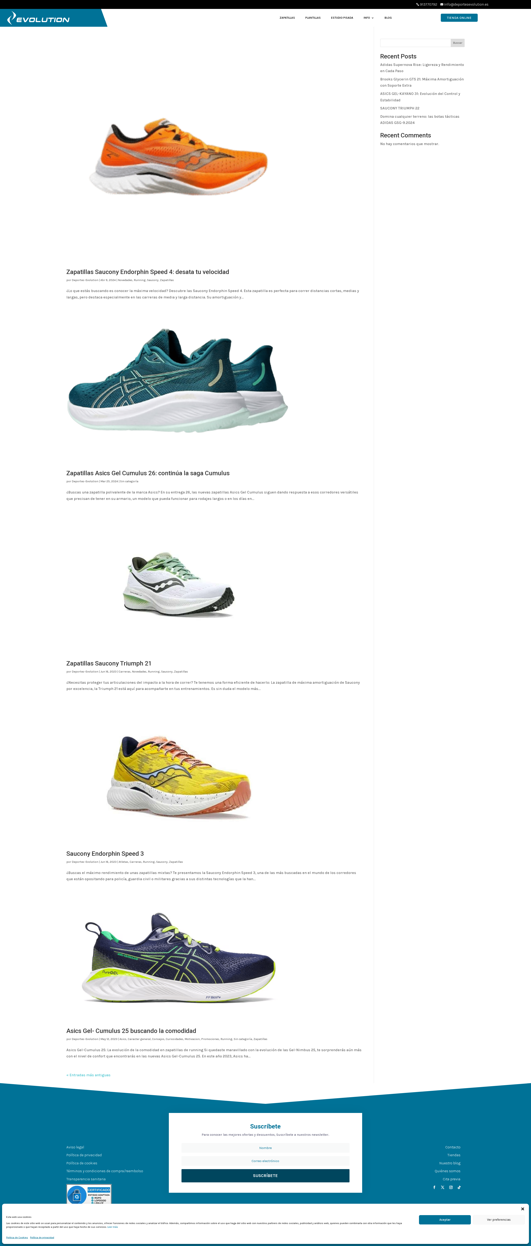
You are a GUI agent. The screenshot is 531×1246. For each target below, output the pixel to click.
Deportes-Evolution (85, 280)
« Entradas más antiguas (88, 1075)
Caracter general (139, 1039)
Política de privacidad (42, 1237)
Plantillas (313, 17)
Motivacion (192, 1039)
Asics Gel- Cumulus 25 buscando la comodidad (131, 1030)
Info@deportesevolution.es (466, 4)
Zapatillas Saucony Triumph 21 (109, 663)
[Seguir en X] (442, 1187)
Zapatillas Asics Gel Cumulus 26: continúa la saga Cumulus (148, 473)
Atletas (123, 862)
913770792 (428, 4)
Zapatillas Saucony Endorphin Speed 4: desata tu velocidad (147, 271)
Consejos (158, 1039)
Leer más (112, 1226)
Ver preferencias (499, 1220)
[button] (523, 1209)
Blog (388, 17)
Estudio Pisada (342, 17)
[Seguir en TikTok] (459, 1187)
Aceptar (445, 1220)
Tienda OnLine (459, 18)
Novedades (125, 280)
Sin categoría (129, 481)
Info (367, 17)
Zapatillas (287, 17)
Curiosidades (174, 1039)
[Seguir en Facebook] (434, 1187)
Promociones (210, 1039)
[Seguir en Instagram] (451, 1187)
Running (140, 280)
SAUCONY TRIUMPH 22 (399, 108)
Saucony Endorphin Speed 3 (105, 853)
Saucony (152, 280)
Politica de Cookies (17, 1237)
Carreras (124, 671)
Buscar (457, 43)
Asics (122, 1039)
